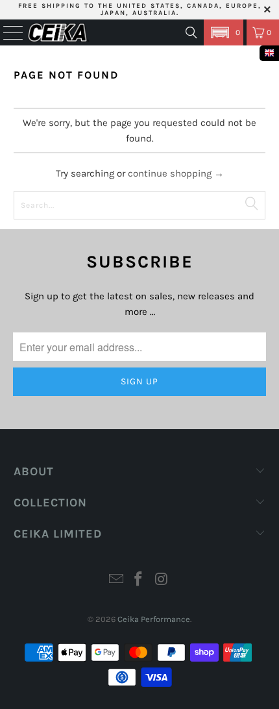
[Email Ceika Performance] (116, 581)
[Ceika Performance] (58, 32)
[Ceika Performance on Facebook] (139, 581)
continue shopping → (176, 173)
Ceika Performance (153, 619)
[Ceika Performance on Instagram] (161, 581)
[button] (223, 32)
